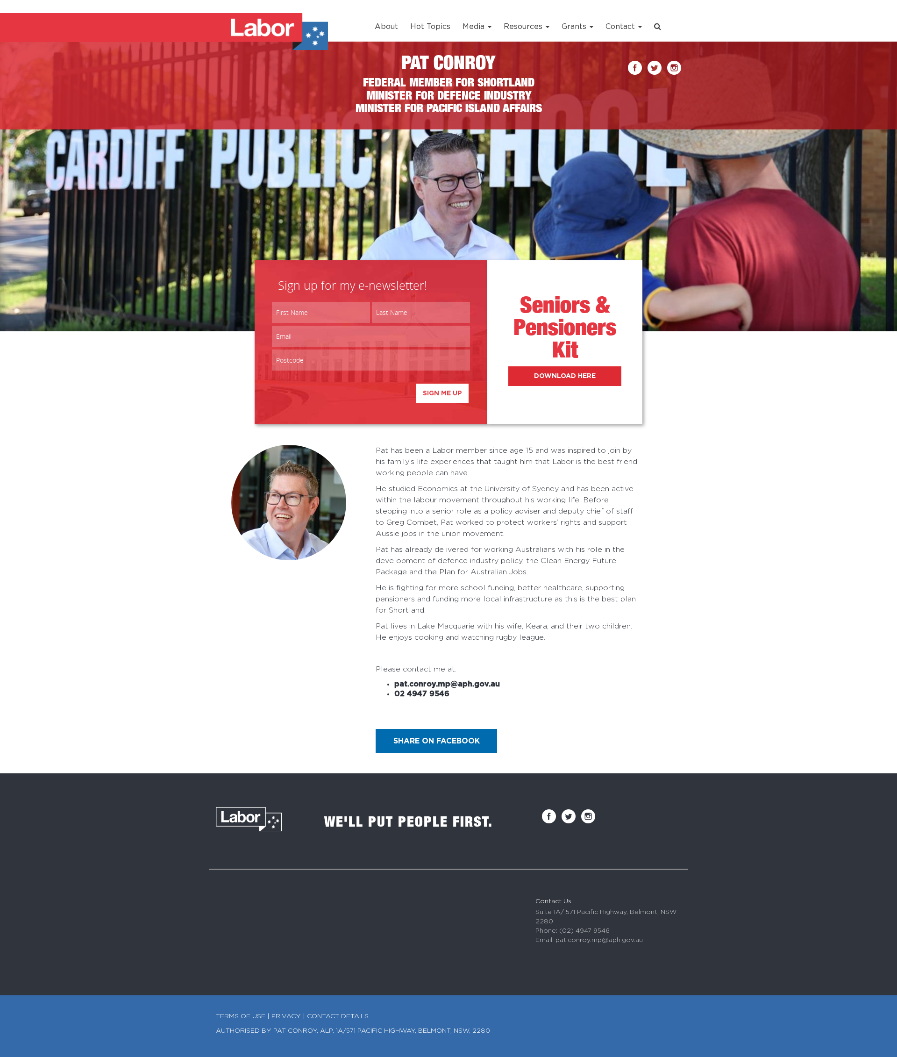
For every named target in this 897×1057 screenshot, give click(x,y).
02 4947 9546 (421, 694)
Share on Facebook (436, 741)
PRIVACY (286, 1016)
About (386, 26)
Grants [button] (575, 26)
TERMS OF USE (240, 1016)
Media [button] (475, 26)
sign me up (442, 393)
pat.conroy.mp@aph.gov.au (447, 684)
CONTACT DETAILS (338, 1016)
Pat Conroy (448, 65)
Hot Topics (430, 26)
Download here (565, 376)
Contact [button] (621, 26)
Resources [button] (524, 26)
